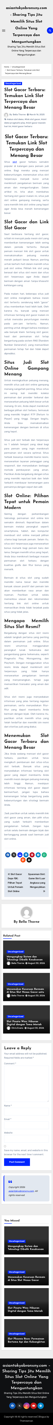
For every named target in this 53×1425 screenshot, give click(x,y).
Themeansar (26, 1421)
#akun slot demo (15, 119)
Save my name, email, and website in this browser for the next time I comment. (26, 1152)
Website (8, 1132)
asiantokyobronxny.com (21, 1191)
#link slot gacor (32, 119)
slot (15, 161)
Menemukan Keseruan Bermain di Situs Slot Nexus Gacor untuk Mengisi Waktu (26, 992)
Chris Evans (17, 1028)
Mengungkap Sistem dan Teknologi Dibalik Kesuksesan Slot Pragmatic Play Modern (25, 960)
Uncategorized (13, 83)
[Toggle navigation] (3, 30)
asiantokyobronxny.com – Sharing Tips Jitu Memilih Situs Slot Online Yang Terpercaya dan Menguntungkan (26, 1376)
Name (8, 1105)
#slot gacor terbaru (22, 126)
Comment (10, 1063)
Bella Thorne (19, 114)
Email (7, 1119)
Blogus (42, 1416)
